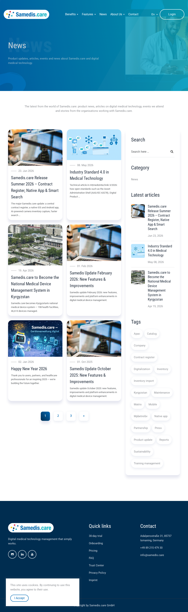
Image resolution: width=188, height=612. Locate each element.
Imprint (93, 580)
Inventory (162, 369)
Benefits (70, 14)
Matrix (138, 404)
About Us (116, 14)
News (103, 14)
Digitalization (142, 369)
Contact (133, 14)
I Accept (19, 598)
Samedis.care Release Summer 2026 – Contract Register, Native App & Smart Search (159, 217)
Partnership (141, 428)
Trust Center (96, 565)
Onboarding (96, 543)
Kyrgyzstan (140, 392)
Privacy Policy (97, 572)
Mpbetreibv (140, 416)
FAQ (91, 558)
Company (139, 345)
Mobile (153, 404)
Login (172, 14)
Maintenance (162, 392)
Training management (147, 463)
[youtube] (32, 554)
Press (158, 428)
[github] (12, 554)
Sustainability (142, 451)
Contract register (144, 357)
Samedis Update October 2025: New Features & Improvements (90, 375)
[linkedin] (22, 554)
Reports (164, 439)
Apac (137, 333)
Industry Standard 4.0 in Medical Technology (160, 250)
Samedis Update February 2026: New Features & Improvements (91, 279)
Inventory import (144, 381)
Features (87, 14)
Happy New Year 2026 (29, 368)
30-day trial (95, 536)
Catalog (152, 333)
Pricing (93, 550)
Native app (160, 416)
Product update (143, 439)
